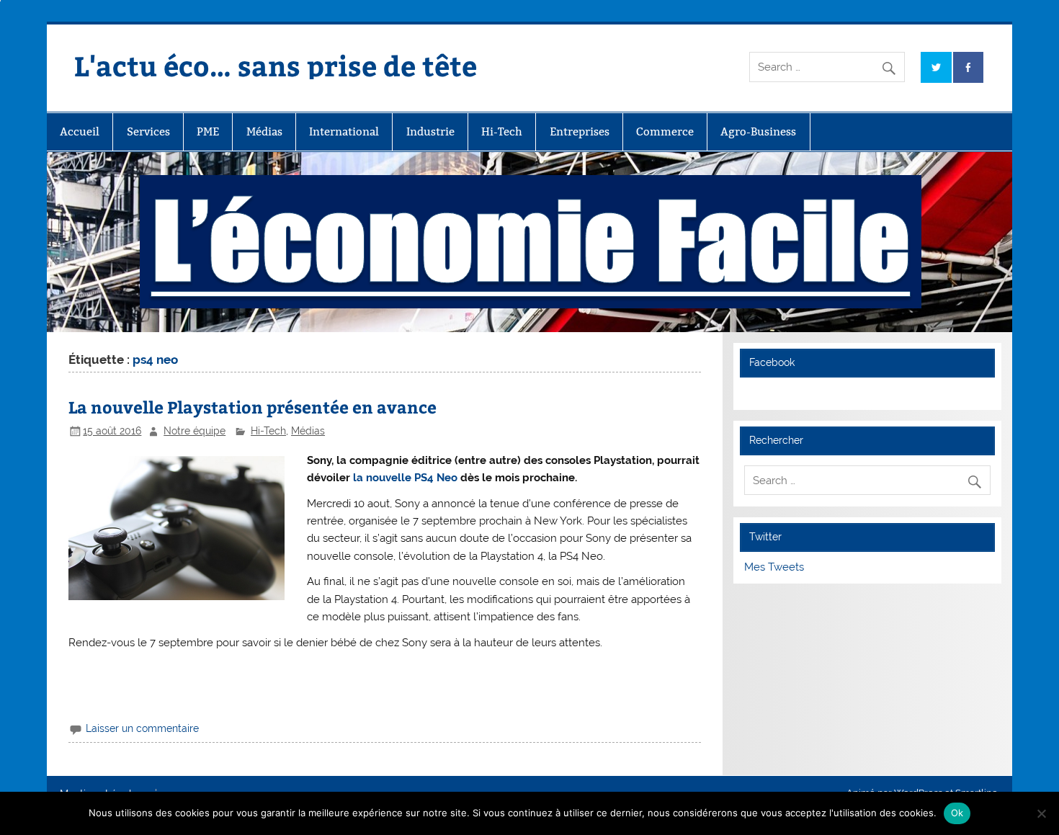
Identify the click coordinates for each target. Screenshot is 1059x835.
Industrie (430, 131)
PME (208, 131)
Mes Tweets (774, 567)
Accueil (79, 131)
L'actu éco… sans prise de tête (275, 65)
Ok (957, 812)
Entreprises (579, 131)
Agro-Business (758, 131)
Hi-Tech (501, 131)
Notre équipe (194, 431)
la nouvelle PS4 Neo (403, 477)
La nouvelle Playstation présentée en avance (252, 407)
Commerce (665, 131)
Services (148, 131)
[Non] (1041, 813)
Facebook (772, 362)
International (344, 131)
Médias (264, 131)
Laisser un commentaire (142, 728)
